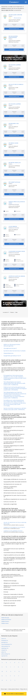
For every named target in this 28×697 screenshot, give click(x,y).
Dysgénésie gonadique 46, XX (12, 355)
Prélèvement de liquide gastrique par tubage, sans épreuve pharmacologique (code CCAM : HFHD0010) (15, 388)
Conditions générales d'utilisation (13, 689)
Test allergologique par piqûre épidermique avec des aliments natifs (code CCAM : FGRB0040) (14, 383)
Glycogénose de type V (10, 348)
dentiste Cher (3, 638)
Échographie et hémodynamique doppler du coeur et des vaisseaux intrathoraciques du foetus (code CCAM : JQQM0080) (15, 377)
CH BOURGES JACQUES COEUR (17, 251)
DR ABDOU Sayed (13, 143)
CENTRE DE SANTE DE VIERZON (17, 276)
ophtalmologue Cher (4, 648)
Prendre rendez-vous (14, 28)
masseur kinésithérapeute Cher (6, 644)
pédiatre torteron (5, 621)
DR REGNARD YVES (14, 123)
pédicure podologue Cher (5, 653)
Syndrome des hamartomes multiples (14, 350)
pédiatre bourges (5, 617)
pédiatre (12, 312)
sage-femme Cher (4, 655)
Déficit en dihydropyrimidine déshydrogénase (12, 345)
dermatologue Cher (4, 640)
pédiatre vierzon (5, 623)
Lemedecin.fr (6, 312)
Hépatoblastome (8, 353)
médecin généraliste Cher (5, 646)
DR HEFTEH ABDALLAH (15, 162)
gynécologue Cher (4, 642)
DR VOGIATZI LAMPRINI (15, 65)
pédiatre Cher (3, 652)
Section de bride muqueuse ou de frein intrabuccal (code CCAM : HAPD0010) (15, 409)
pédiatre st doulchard (6, 619)
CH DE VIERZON (13, 226)
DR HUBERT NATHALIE (14, 182)
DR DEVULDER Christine (15, 14)
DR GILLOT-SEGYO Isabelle (16, 84)
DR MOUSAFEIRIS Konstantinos (13, 37)
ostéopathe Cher (4, 650)
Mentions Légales (4, 689)
